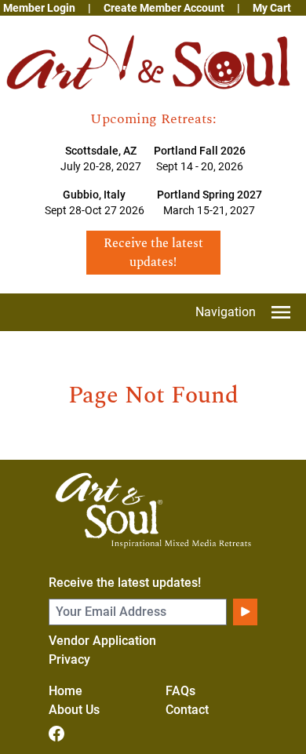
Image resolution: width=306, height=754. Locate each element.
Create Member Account (164, 8)
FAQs (180, 690)
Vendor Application (102, 640)
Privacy (69, 659)
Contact (187, 709)
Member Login (39, 8)
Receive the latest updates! (125, 582)
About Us (74, 709)
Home (65, 690)
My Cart (272, 8)
